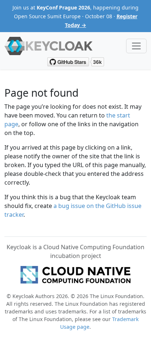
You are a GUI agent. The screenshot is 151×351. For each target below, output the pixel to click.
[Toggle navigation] (136, 46)
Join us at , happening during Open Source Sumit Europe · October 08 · (75, 16)
